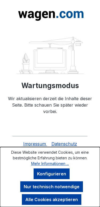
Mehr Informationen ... (50, 163)
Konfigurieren (51, 173)
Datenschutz (64, 143)
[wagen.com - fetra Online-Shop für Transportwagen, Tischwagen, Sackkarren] (50, 14)
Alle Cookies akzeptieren (51, 199)
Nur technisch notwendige (51, 186)
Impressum (35, 143)
